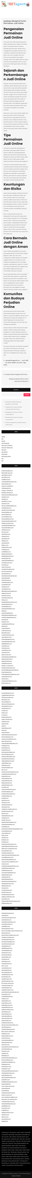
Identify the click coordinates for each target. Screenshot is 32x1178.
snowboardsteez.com (7, 791)
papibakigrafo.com (7, 643)
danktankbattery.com (7, 815)
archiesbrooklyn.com (7, 582)
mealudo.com (5, 818)
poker (18, 1132)
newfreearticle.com (7, 780)
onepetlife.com (6, 1079)
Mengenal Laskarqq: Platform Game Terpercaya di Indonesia (18, 380)
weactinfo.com (6, 802)
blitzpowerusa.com (7, 783)
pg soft (7, 1136)
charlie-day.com (6, 820)
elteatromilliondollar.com (8, 756)
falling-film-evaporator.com (9, 848)
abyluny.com (5, 1117)
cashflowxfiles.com (7, 796)
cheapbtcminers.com (7, 990)
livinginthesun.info (6, 728)
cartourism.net (6, 652)
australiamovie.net (7, 475)
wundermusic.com (7, 979)
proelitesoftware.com (7, 1022)
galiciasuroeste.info (7, 554)
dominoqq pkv (5, 443)
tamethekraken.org (7, 1049)
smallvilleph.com (6, 551)
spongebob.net (6, 748)
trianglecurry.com (6, 1066)
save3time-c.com (6, 501)
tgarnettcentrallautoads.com (10, 495)
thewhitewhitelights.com (8, 608)
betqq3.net (5, 626)
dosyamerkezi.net (6, 514)
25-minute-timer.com (8, 983)
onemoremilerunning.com (9, 789)
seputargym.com (6, 952)
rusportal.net (5, 723)
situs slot (22, 1139)
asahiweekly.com (6, 1001)
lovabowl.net (5, 915)
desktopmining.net (7, 661)
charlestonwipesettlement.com (10, 866)
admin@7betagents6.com (13, 360)
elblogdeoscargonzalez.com (9, 591)
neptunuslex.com (6, 484)
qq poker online (14, 1163)
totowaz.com (5, 864)
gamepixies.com (6, 1012)
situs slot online (19, 1165)
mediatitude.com (6, 508)
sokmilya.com (5, 1114)
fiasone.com (5, 813)
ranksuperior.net (6, 877)
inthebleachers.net (7, 663)
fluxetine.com (5, 622)
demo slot (5, 1143)
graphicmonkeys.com (7, 1009)
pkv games (5, 452)
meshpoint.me (6, 745)
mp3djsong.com (6, 479)
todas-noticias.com (7, 719)
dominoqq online (6, 456)
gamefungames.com (7, 981)
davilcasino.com (6, 961)
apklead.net (5, 1121)
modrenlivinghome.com (8, 1101)
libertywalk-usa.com (7, 473)
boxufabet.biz (5, 1090)
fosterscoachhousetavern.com (10, 772)
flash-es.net (5, 835)
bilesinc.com (5, 545)
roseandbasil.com (6, 606)
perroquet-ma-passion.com (9, 1099)
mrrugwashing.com (7, 831)
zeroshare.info (5, 543)
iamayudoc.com (6, 994)
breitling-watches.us (7, 492)
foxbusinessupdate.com (8, 824)
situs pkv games (21, 1152)
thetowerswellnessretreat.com (10, 1071)
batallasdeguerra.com (8, 556)
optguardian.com (6, 957)
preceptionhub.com (7, 924)
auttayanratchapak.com (8, 752)
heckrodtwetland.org (7, 613)
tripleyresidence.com (7, 1036)
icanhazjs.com (5, 646)
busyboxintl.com (6, 750)
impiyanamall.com (7, 955)
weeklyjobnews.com (7, 870)
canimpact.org (6, 648)
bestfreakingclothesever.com (10, 846)
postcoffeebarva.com (8, 754)
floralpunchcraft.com (7, 811)
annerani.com (5, 536)
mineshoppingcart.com (8, 939)
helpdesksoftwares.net (8, 913)
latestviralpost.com (7, 778)
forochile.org (5, 565)
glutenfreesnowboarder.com (9, 1057)
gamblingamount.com (8, 883)
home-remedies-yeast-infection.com (12, 930)
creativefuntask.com (7, 985)
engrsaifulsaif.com (7, 987)
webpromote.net (6, 593)
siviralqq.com (5, 842)
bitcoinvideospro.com (7, 737)
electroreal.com (6, 933)
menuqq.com (5, 1132)
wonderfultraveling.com (8, 569)
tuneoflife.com (6, 899)
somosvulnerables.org (7, 1040)
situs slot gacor (21, 1136)
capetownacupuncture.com (9, 734)
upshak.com (5, 837)
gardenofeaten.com (7, 785)
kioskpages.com (6, 1064)
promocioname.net (7, 571)
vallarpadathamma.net (8, 761)
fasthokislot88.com (7, 1016)
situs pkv (4, 450)
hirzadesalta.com (6, 946)
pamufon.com (5, 1044)
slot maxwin (12, 1136)
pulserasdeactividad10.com (9, 657)
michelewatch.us (6, 488)
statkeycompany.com (8, 523)
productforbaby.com (7, 767)
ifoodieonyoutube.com (8, 937)
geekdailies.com (6, 1106)
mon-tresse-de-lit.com (8, 1086)
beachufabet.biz (6, 1084)
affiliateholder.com (7, 903)
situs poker (4, 454)
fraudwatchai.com (7, 963)
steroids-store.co (6, 595)
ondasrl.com (5, 1053)
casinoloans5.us (6, 628)
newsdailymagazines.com (9, 922)
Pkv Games (8, 362)
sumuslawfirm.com (7, 850)
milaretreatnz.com (7, 547)
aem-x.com (5, 966)
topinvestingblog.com (7, 527)
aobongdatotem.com (7, 928)
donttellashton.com (7, 706)
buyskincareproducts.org (8, 668)
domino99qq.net (6, 702)
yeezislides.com (6, 926)
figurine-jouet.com (7, 1095)
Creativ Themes (16, 1176)
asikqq (3, 436)
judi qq (3, 441)
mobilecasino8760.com (8, 624)
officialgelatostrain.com (8, 1073)
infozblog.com (5, 587)
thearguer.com (6, 807)
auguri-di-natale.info (7, 486)
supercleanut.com (7, 1003)
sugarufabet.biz (6, 1088)
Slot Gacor (19, 362)
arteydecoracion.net (7, 597)
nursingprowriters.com (8, 853)
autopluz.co (5, 499)
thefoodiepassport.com (8, 639)
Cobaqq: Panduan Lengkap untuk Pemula (16, 374)
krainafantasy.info (6, 717)
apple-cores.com (6, 654)
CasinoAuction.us (6, 630)
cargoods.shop (6, 732)
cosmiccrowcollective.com (9, 739)
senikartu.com (5, 721)
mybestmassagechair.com (9, 617)
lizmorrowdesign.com (7, 1060)
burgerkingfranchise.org (8, 758)
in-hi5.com (4, 715)
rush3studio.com (6, 708)
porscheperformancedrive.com (10, 1047)
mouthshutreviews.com (8, 944)
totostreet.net (5, 959)
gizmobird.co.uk (6, 477)
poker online (15, 1145)
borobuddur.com (6, 976)
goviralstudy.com (6, 650)
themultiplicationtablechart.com (10, 674)
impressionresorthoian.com (9, 844)
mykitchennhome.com (8, 635)
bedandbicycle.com (7, 1005)
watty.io (4, 726)
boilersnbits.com (6, 776)
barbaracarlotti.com (7, 659)
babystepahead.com (7, 879)
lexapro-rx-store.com (7, 665)
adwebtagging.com (7, 875)
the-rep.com (5, 532)
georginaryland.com (7, 604)
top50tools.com (6, 530)
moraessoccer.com (7, 562)
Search (16, 390)
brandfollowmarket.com (8, 868)
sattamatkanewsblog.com (9, 859)
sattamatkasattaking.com (9, 1077)
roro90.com (5, 710)
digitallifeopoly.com (7, 948)
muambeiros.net (6, 584)
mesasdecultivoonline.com (9, 774)
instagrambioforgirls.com (8, 794)
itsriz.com (4, 730)
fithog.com (5, 600)
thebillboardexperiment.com (9, 1082)
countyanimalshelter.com (9, 872)
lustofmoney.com (6, 892)
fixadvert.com (5, 497)
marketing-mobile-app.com (9, 809)
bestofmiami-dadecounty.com (10, 935)
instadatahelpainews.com (9, 1103)
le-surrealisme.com (7, 516)
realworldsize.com (6, 763)
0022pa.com (5, 541)
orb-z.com (4, 769)
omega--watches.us (7, 490)
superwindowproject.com (8, 641)
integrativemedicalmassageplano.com (12, 829)
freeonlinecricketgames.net (9, 576)
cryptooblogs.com (6, 968)
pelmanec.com (6, 699)
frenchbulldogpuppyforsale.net (10, 670)
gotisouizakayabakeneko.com (10, 743)
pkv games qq (10, 1165)
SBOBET (14, 362)
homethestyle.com (7, 972)
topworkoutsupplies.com (8, 941)
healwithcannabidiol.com (8, 1062)
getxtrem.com (5, 800)
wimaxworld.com (6, 573)
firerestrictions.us (6, 580)
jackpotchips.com (6, 1020)
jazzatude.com (6, 538)
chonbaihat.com (6, 589)
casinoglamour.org (7, 676)
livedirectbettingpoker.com (9, 822)
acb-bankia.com (6, 833)
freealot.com (5, 998)
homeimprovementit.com (9, 917)
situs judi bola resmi (7, 1158)
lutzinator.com (5, 1051)
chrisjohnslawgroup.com (8, 1029)
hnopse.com (5, 888)
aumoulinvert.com (7, 637)
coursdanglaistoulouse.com (9, 481)
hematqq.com (5, 1163)
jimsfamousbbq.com (7, 470)
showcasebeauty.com (8, 519)
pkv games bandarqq (20, 1143)
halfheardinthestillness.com (9, 615)
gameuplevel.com (6, 970)
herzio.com (5, 713)
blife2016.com (5, 1055)
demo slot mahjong (7, 445)
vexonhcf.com (5, 503)
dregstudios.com (6, 558)
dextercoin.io (5, 678)
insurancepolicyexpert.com (9, 521)
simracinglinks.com (7, 512)
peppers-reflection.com (8, 896)
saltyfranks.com (6, 534)
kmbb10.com (5, 798)
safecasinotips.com (7, 1018)
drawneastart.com (7, 1014)
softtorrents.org (6, 1038)
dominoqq (4, 1152)
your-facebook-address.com (9, 1097)
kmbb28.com (5, 1110)
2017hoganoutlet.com (7, 697)
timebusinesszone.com (8, 894)
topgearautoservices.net (8, 1093)
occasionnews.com (7, 890)
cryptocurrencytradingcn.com (10, 861)
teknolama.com (6, 765)
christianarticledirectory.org (9, 681)
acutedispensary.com (7, 857)
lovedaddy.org (5, 826)
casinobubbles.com (7, 950)
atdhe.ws (4, 611)
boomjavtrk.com (6, 1119)
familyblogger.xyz (6, 1027)
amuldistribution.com (7, 974)
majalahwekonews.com (8, 695)
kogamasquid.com (7, 672)
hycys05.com (5, 787)
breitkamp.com (6, 1033)
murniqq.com (23, 1161)
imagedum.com (6, 1068)
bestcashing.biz (6, 578)
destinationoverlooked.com (9, 881)
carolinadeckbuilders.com (9, 525)
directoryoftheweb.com (8, 704)
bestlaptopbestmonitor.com (9, 602)
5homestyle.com (6, 683)
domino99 (27, 1132)
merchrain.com (6, 1108)
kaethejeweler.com (7, 1075)
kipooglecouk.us (6, 633)
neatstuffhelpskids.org (8, 560)
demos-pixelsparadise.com (9, 505)
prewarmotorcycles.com (8, 510)
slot (2, 458)
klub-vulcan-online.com (8, 1031)
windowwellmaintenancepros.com (11, 901)
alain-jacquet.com (7, 741)
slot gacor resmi (26, 1141)
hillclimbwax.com (6, 886)
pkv (2, 439)
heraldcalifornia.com (7, 1007)
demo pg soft (24, 1156)
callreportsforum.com (8, 1112)
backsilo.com (5, 840)
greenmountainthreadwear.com (10, 855)
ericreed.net (5, 619)
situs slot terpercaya (7, 447)
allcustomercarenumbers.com (10, 1025)
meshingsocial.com (7, 804)
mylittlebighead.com (7, 996)
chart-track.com (6, 567)
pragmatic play (15, 1139)
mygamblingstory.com (8, 693)
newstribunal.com (6, 920)
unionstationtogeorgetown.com (10, 992)
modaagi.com (5, 549)
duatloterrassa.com (7, 1042)
